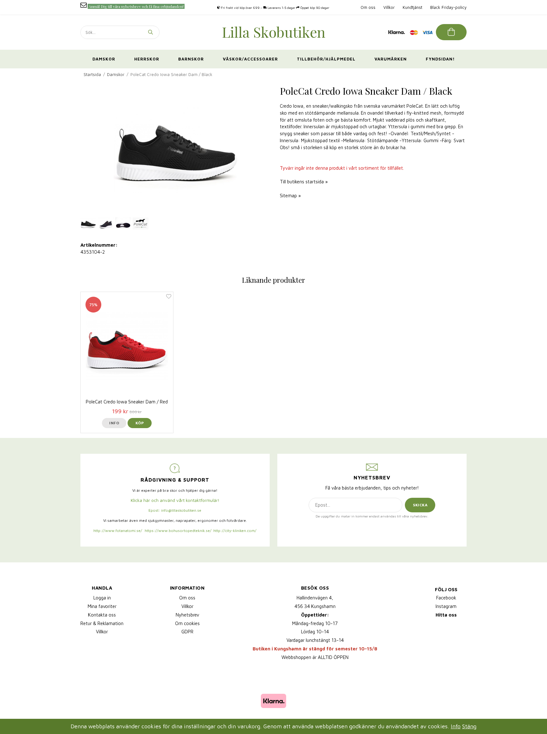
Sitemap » (290, 195)
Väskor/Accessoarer (250, 58)
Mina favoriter (102, 606)
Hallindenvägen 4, (315, 597)
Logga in (102, 597)
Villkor (389, 7)
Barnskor (191, 58)
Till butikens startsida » (304, 181)
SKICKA (420, 505)
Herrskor (146, 58)
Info (114, 423)
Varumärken (390, 58)
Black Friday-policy (448, 7)
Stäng (469, 726)
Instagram (446, 606)
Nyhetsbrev (187, 614)
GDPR (187, 631)
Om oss (368, 7)
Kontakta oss (102, 614)
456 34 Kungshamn (315, 606)
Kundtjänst (412, 7)
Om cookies (187, 623)
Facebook (446, 597)
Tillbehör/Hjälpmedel (326, 58)
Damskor (103, 58)
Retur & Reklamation (101, 623)
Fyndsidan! (440, 58)
